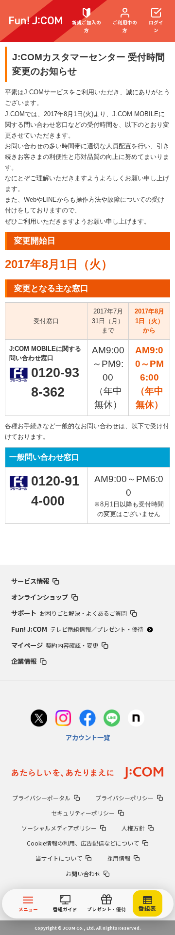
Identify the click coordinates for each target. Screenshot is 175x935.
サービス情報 (30, 581)
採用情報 (118, 858)
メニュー (28, 909)
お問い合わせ (83, 873)
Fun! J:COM (77, 629)
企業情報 (23, 661)
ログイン (156, 26)
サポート (69, 613)
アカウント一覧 (88, 737)
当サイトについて (58, 858)
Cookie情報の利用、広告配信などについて (83, 843)
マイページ (54, 645)
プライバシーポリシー (124, 798)
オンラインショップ (39, 597)
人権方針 (133, 828)
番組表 (147, 908)
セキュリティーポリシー (83, 813)
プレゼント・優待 (106, 909)
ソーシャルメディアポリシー (59, 828)
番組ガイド (65, 909)
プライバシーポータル (41, 798)
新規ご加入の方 (86, 26)
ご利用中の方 (125, 26)
